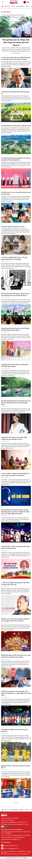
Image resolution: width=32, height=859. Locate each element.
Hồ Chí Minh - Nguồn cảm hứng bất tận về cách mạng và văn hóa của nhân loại (15, 474)
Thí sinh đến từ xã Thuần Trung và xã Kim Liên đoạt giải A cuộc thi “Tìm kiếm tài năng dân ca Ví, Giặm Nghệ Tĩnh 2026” (15, 511)
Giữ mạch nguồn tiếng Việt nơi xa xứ (12, 226)
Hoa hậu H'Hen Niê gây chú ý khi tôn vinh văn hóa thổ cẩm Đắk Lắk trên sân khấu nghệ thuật (16, 402)
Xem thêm (16, 802)
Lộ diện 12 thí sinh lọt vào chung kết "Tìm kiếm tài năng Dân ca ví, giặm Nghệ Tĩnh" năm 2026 (16, 693)
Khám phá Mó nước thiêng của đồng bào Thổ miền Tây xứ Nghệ (14, 365)
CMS (13, 857)
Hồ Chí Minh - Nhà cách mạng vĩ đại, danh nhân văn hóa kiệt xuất (15, 547)
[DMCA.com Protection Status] (16, 827)
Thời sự (13, 6)
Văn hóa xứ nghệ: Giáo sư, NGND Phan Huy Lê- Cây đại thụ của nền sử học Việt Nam (15, 58)
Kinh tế (21, 809)
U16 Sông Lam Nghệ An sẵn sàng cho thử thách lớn (14, 730)
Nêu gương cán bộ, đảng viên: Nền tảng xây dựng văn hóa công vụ (16, 42)
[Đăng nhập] (24, 2)
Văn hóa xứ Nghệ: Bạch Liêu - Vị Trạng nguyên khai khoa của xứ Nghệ (14, 258)
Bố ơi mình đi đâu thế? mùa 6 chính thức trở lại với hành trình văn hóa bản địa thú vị (15, 294)
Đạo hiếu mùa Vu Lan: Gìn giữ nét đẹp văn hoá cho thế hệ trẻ (16, 193)
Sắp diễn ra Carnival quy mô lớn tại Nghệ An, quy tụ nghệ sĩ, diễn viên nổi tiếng (15, 620)
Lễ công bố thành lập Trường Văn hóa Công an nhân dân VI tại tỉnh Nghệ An (16, 159)
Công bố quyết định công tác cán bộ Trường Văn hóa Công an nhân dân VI (15, 329)
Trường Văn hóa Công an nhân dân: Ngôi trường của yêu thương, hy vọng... (14, 438)
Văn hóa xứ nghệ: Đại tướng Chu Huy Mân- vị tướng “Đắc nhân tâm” (15, 583)
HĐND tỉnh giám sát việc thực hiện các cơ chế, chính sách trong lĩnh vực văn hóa (16, 656)
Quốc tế (27, 809)
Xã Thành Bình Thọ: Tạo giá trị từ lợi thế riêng (16, 126)
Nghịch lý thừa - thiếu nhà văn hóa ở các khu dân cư (15, 766)
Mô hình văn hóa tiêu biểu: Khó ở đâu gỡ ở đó (15, 92)
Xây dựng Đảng (20, 6)
